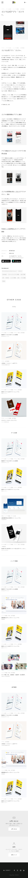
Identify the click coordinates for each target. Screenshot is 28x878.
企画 (18, 277)
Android (7, 277)
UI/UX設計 (4, 274)
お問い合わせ (14, 829)
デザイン (20, 271)
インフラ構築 (13, 277)
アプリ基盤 (23, 277)
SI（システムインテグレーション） (9, 271)
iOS (3, 277)
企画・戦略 (23, 274)
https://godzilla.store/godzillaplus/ (16, 257)
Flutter (3, 281)
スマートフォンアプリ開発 (13, 274)
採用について (14, 854)
